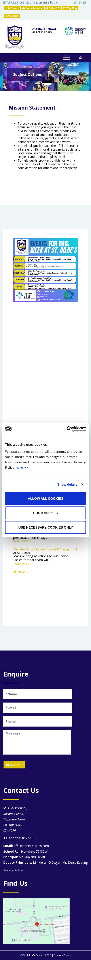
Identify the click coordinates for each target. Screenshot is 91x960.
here (19, 467)
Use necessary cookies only (45, 527)
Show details (67, 484)
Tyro (13, 8)
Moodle (13, 15)
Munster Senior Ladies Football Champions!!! (45, 549)
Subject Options (27, 74)
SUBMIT (15, 765)
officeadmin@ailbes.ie (43, 2)
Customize (43, 513)
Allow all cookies (45, 498)
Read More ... (22, 541)
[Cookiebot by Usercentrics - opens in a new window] (66, 429)
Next (81, 86)
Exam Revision (34, 8)
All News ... (20, 572)
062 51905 (17, 2)
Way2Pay (71, 8)
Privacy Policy (13, 870)
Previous (9, 86)
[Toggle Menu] (66, 58)
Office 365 (54, 8)
